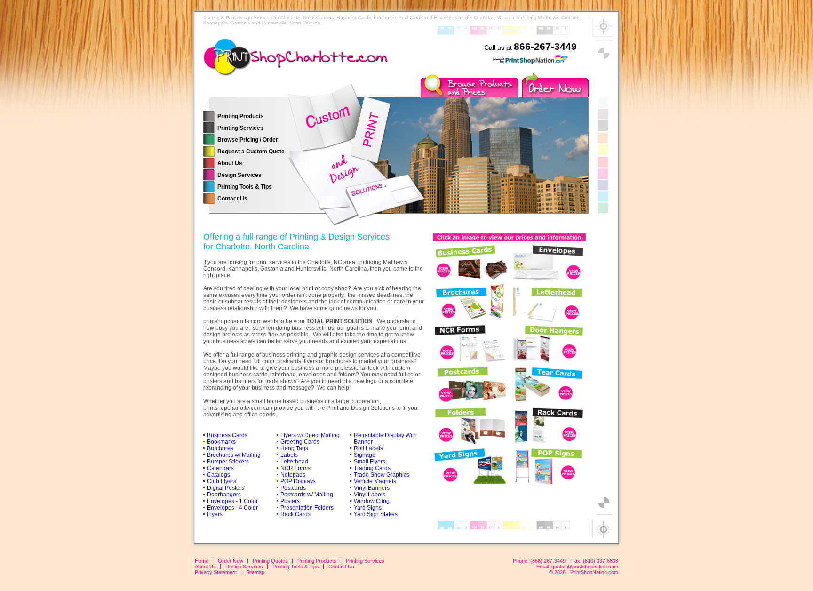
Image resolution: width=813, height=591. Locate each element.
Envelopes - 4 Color (232, 507)
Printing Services (240, 128)
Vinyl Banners (372, 488)
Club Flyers (221, 481)
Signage (364, 455)
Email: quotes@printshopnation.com (577, 566)
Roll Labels (368, 448)
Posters (290, 501)
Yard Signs (368, 507)
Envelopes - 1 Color (232, 501)
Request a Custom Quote (251, 151)
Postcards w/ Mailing (306, 494)
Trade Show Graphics (381, 474)
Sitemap (255, 572)
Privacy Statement (216, 572)
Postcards (293, 488)
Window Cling (372, 501)
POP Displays (298, 481)
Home (201, 561)
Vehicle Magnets (375, 481)
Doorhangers (224, 494)
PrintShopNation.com (594, 572)
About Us (229, 163)
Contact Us (232, 198)
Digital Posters (225, 488)
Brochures (220, 448)
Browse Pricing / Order (247, 139)
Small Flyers (369, 461)
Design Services (239, 175)
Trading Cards (372, 468)
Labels (289, 455)
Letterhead (294, 461)
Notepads (292, 474)
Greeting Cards (299, 442)
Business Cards (227, 435)
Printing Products (240, 116)
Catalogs (218, 474)
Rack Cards (295, 514)
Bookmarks (221, 442)
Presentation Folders (307, 507)
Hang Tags (294, 448)
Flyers (215, 514)
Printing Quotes (270, 561)
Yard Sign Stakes (376, 514)
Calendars (220, 468)
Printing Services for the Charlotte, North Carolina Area (306, 63)
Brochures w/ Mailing (234, 455)
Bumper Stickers (228, 461)
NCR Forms (295, 468)
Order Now (230, 561)
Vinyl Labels (369, 494)
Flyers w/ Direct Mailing (310, 435)
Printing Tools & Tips (244, 187)
